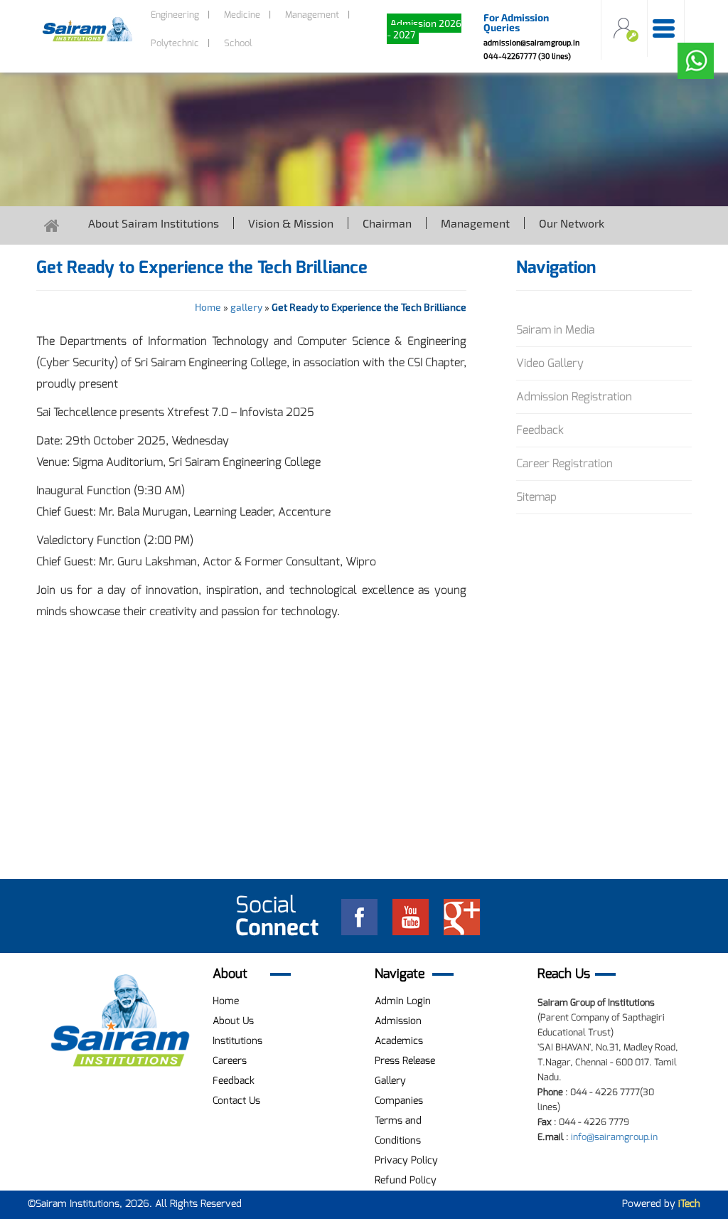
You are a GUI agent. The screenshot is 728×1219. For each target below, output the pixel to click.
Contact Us (236, 1100)
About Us (233, 1021)
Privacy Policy (406, 1160)
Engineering (175, 15)
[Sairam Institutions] (120, 1021)
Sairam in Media (555, 329)
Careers (230, 1061)
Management (312, 15)
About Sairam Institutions (153, 223)
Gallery (390, 1080)
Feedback (540, 429)
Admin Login (403, 1001)
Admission (398, 1021)
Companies (399, 1100)
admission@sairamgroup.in (531, 42)
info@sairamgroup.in (614, 1137)
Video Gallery (550, 363)
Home (208, 307)
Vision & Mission (290, 223)
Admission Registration (574, 396)
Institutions (237, 1041)
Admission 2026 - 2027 (424, 29)
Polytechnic (175, 43)
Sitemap (536, 496)
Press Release (405, 1061)
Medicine (242, 15)
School (238, 43)
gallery (246, 307)
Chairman (387, 223)
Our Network (571, 223)
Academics (399, 1041)
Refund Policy (406, 1180)
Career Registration (564, 463)
